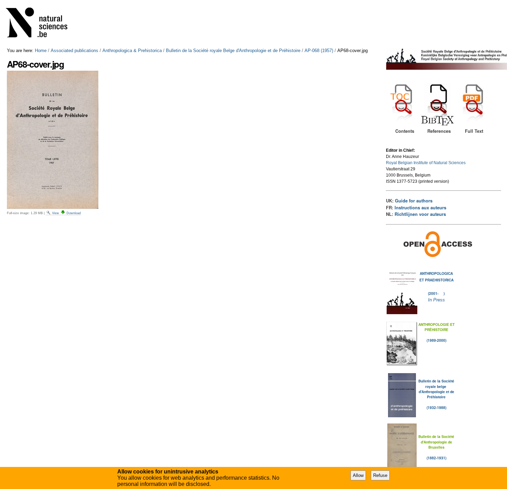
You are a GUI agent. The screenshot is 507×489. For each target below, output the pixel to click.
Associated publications (74, 50)
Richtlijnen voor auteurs (420, 214)
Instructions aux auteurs (420, 207)
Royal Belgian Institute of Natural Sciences (426, 162)
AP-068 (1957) (319, 50)
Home (41, 50)
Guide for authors (414, 201)
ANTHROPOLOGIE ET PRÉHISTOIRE (436, 327)
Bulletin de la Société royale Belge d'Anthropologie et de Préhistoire (233, 50)
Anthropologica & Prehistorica (132, 50)
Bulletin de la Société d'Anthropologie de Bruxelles (436, 442)
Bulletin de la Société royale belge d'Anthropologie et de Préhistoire (436, 388)
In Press (436, 299)
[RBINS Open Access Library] (41, 24)
